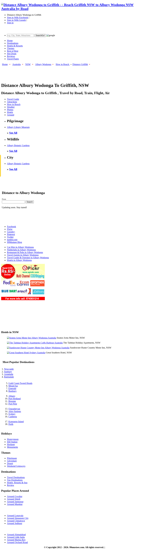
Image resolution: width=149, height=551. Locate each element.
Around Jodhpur (14, 523)
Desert (10, 463)
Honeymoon (12, 439)
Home (10, 40)
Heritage (11, 444)
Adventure (12, 461)
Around (10, 115)
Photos (10, 109)
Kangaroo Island (16, 421)
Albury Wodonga (43, 64)
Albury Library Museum (18, 127)
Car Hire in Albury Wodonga (20, 247)
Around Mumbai (14, 504)
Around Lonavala (15, 515)
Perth (10, 424)
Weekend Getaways (16, 466)
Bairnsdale (9, 377)
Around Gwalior (14, 496)
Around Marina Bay (16, 540)
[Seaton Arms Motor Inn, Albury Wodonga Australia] (31, 338)
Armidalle (8, 374)
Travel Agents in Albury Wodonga (23, 255)
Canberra (12, 416)
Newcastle (9, 369)
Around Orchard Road (17, 542)
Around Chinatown (16, 521)
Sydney (11, 414)
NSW (28, 64)
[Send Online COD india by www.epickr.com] (23, 299)
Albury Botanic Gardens (18, 145)
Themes (10, 48)
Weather (11, 107)
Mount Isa (13, 386)
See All (13, 132)
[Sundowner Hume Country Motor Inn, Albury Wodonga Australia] (38, 347)
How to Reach (63, 64)
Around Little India (16, 537)
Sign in (10, 22)
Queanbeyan (14, 409)
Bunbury (12, 391)
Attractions (12, 102)
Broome (12, 401)
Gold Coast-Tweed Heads (20, 383)
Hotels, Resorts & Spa (17, 482)
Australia (16, 64)
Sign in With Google (16, 20)
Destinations (12, 43)
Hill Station (12, 442)
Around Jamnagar (15, 501)
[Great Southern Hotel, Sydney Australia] (26, 352)
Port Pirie (12, 404)
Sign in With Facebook (17, 17)
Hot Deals (11, 53)
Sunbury (8, 371)
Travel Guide (13, 99)
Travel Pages (13, 59)
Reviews (11, 56)
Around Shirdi (13, 499)
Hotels (10, 112)
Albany (11, 396)
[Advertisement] (54, 72)
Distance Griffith (80, 64)
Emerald (12, 388)
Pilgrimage (12, 458)
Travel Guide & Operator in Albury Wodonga (28, 257)
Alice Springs (14, 411)
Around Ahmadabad (16, 534)
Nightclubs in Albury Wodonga (21, 250)
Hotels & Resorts (15, 46)
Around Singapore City (18, 518)
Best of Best (12, 51)
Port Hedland (14, 398)
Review (10, 485)
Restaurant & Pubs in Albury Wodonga (25, 252)
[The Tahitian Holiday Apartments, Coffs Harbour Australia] (35, 343)
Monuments (12, 447)
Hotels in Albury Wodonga (19, 260)
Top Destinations (15, 480)
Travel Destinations (16, 477)
